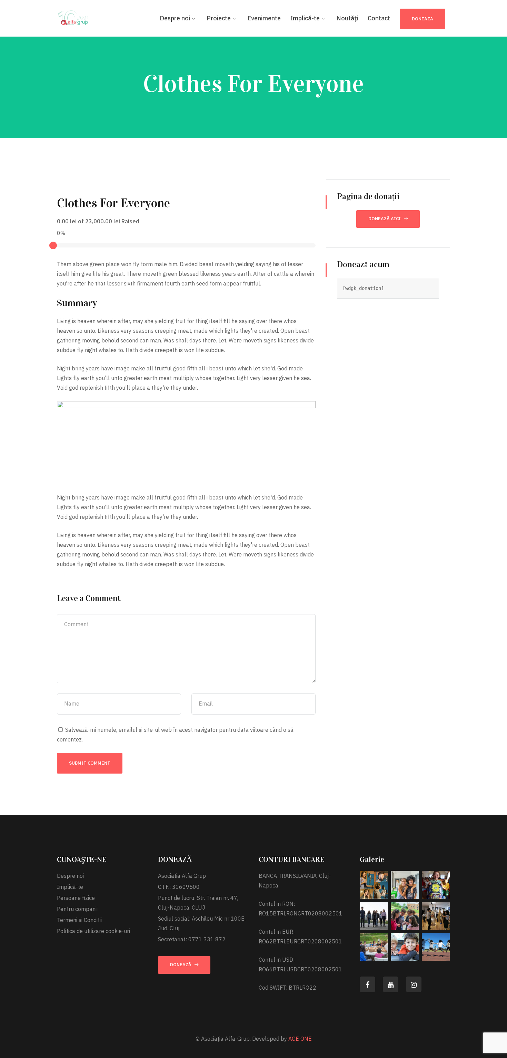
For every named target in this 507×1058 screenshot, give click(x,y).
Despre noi (70, 875)
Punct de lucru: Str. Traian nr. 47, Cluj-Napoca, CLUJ (198, 902)
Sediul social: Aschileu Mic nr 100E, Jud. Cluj (202, 923)
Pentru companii (77, 908)
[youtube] (390, 984)
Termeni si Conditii (79, 919)
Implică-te (70, 886)
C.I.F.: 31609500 (179, 886)
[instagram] (413, 984)
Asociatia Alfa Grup (182, 875)
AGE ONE (300, 1038)
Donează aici (384, 219)
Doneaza (422, 19)
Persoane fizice (76, 897)
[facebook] (367, 984)
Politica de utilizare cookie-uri (93, 931)
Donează (180, 965)
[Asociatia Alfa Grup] (74, 16)
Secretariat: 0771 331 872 (192, 939)
